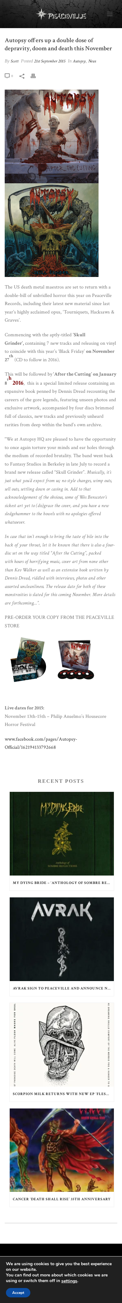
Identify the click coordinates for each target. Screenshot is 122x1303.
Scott (14, 61)
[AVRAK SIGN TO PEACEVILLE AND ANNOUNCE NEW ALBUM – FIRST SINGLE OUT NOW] (62, 939)
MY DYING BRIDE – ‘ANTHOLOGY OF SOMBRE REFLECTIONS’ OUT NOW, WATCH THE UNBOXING (63, 883)
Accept (18, 1292)
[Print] (36, 76)
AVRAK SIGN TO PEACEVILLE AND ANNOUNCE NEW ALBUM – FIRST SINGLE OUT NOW (63, 988)
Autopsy (79, 61)
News (92, 61)
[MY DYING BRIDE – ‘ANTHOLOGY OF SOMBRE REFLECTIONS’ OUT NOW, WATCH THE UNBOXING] (62, 834)
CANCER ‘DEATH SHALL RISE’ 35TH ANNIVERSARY (62, 1199)
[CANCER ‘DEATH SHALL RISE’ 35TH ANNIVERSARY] (62, 1150)
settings (69, 1281)
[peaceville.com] (61, 14)
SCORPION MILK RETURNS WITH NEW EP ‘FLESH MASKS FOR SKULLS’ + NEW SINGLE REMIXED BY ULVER (63, 1094)
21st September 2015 (49, 61)
